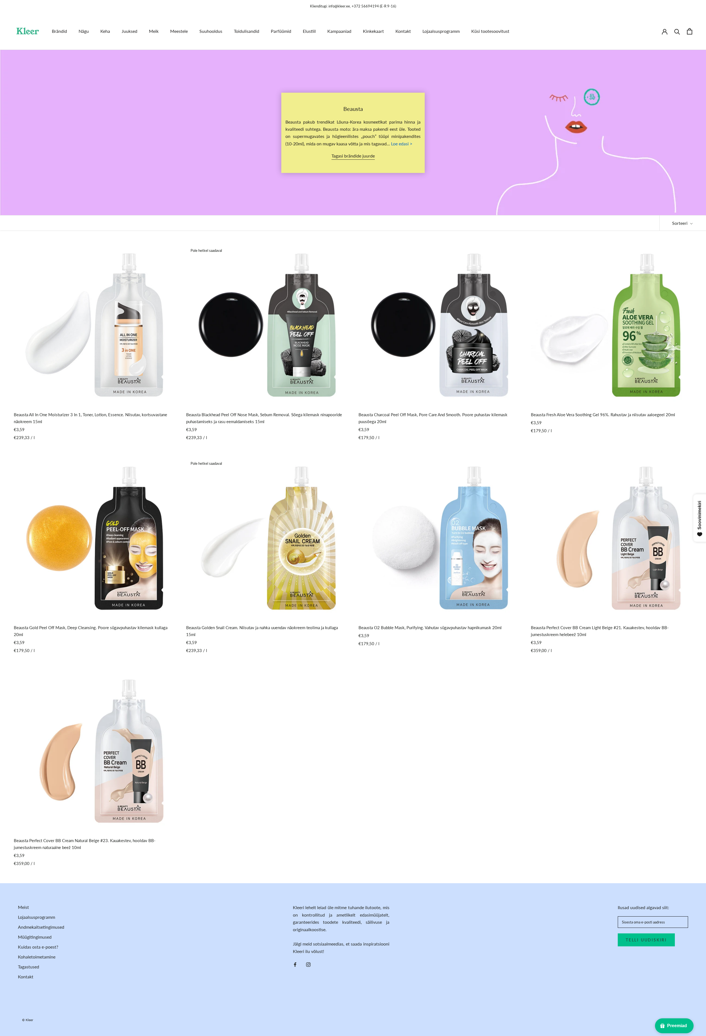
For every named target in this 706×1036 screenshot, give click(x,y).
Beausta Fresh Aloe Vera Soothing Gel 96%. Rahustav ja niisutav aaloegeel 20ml (603, 414)
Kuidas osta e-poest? (38, 946)
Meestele (179, 31)
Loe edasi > (401, 143)
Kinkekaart (373, 31)
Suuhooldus (210, 31)
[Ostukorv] (689, 31)
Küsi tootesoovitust (490, 31)
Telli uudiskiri (646, 940)
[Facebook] (295, 964)
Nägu (84, 31)
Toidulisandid (246, 31)
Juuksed (129, 31)
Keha (105, 31)
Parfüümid (281, 31)
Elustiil (309, 31)
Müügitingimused (35, 936)
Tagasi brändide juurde (353, 155)
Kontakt (403, 31)
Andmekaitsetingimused (41, 927)
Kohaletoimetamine (36, 956)
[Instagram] (308, 964)
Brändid (59, 31)
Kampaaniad (339, 31)
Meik (154, 31)
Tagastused (28, 966)
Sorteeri (680, 223)
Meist (23, 907)
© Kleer (27, 1020)
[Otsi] (677, 31)
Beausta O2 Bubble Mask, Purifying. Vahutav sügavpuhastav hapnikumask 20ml (430, 627)
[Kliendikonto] (664, 31)
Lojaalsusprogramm (441, 31)
